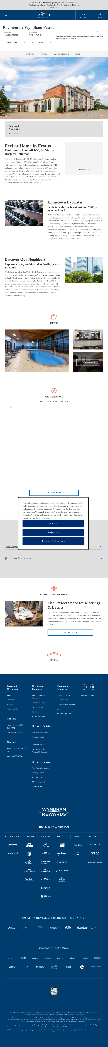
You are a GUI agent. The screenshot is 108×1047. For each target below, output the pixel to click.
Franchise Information (66, 704)
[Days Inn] (29, 845)
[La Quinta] (45, 845)
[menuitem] (6, 15)
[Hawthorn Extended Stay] (13, 845)
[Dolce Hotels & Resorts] (95, 854)
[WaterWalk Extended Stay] (13, 854)
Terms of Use (37, 777)
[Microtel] (29, 862)
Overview (30, 54)
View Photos (88, 362)
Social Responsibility (65, 713)
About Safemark (38, 781)
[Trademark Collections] (78, 854)
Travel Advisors (38, 716)
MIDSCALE (46, 836)
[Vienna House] (62, 871)
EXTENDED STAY (13, 836)
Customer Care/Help (15, 732)
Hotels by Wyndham (54, 826)
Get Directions (54, 493)
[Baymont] (45, 879)
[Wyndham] (78, 845)
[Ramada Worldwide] (45, 888)
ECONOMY (29, 836)
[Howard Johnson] (29, 871)
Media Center (62, 699)
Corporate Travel (39, 702)
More (77, 54)
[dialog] (53, 523)
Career (59, 708)
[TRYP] (62, 845)
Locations (11, 699)
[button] (22, 5)
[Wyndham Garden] (45, 862)
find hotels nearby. (69, 38)
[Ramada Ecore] (45, 896)
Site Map (10, 704)
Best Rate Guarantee (40, 732)
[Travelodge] (29, 879)
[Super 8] (29, 854)
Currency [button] (99, 32)
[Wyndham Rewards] (54, 812)
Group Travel (37, 707)
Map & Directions (61, 54)
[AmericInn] (45, 871)
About (9, 695)
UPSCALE (78, 836)
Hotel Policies (84, 169)
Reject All (53, 532)
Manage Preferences (53, 541)
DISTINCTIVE (95, 836)
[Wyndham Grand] (95, 862)
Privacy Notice (38, 737)
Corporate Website (64, 695)
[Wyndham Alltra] (62, 879)
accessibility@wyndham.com (15, 1019)
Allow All (53, 523)
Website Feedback (88, 695)
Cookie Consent (38, 744)
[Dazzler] (62, 862)
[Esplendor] (62, 854)
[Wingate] (45, 854)
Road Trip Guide (13, 708)
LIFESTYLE (62, 836)
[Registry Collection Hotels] (95, 845)
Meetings (35, 711)
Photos (44, 54)
